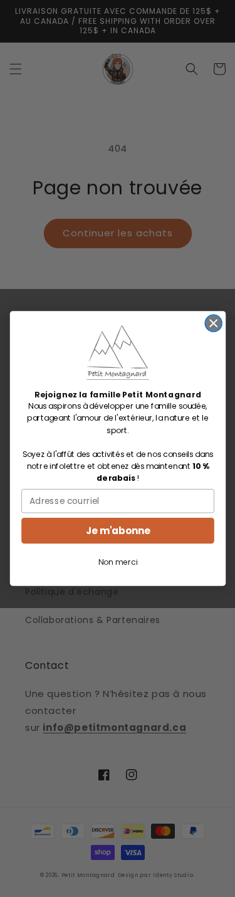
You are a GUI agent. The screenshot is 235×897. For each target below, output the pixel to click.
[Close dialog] (213, 323)
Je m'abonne (118, 530)
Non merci (117, 562)
